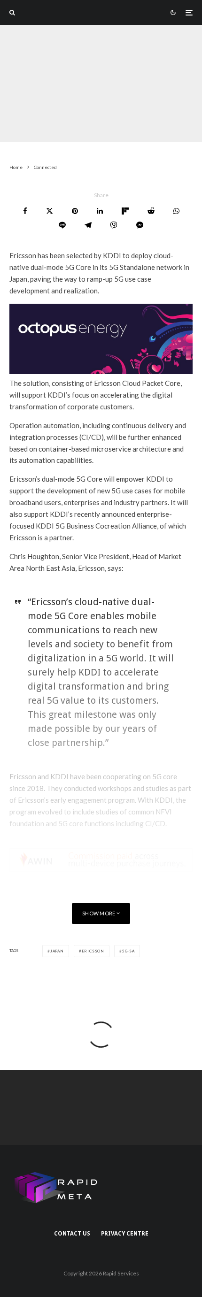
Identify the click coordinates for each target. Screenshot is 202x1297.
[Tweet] (49, 211)
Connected (70, 136)
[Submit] (151, 211)
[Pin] (75, 211)
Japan (57, 951)
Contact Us (72, 1233)
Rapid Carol (26, 136)
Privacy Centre (124, 1233)
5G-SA (128, 951)
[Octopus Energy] (101, 371)
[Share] (25, 211)
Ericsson (93, 951)
